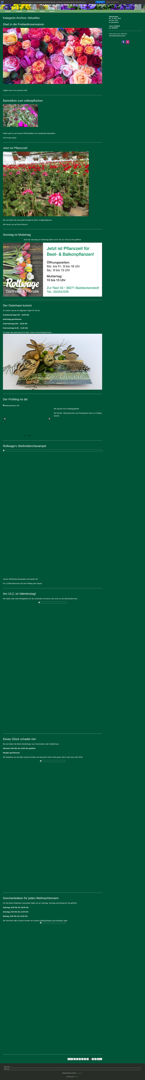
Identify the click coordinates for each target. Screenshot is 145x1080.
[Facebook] (123, 42)
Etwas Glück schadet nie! (19, 739)
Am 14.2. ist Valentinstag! (19, 593)
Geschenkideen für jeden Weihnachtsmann (31, 898)
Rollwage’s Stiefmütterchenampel (24, 446)
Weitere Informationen (112, 2)
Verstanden (100, 2)
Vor (49, 419)
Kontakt (42, 11)
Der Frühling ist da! (15, 399)
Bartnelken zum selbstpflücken (23, 100)
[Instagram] (127, 42)
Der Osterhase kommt (17, 305)
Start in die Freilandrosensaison (23, 24)
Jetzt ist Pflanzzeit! (15, 148)
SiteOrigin (76, 1076)
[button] (142, 11)
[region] (27, 421)
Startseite (8, 11)
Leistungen (19, 11)
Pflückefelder (31, 11)
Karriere (52, 11)
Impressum (6, 1069)
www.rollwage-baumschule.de (117, 35)
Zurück (5, 419)
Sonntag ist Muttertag (17, 234)
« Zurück (70, 1059)
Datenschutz (7, 1066)
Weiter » (99, 1059)
